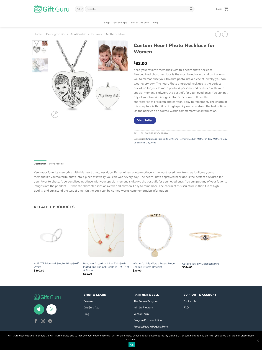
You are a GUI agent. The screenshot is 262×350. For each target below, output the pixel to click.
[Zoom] (54, 114)
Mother (192, 138)
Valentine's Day (142, 142)
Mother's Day (220, 138)
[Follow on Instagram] (43, 321)
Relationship (78, 34)
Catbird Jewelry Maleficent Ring (201, 263)
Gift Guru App (91, 307)
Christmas (151, 138)
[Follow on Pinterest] (50, 321)
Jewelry (183, 138)
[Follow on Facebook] (36, 321)
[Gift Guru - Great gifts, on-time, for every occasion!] (52, 9)
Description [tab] (40, 163)
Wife (153, 142)
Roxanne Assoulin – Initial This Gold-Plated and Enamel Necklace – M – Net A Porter (106, 267)
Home (38, 34)
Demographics (56, 34)
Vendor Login (141, 314)
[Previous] (56, 79)
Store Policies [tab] (56, 163)
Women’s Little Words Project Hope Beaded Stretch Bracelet (154, 265)
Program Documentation (148, 320)
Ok (131, 344)
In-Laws (96, 34)
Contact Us (190, 301)
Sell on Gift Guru (140, 22)
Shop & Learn (95, 294)
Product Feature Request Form (151, 326)
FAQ (186, 307)
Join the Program (143, 307)
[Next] (122, 79)
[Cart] (226, 9)
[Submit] (191, 9)
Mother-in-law (115, 34)
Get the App (120, 22)
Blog (155, 22)
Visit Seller (145, 120)
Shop (107, 22)
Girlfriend (174, 138)
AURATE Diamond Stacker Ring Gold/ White (56, 265)
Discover (88, 301)
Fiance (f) (163, 138)
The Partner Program (145, 301)
